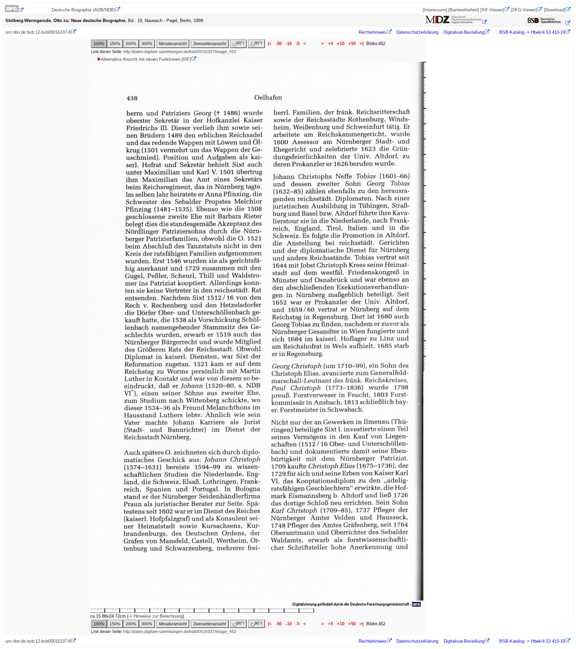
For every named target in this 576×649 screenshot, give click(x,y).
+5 (330, 43)
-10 (288, 43)
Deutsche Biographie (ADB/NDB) (83, 9)
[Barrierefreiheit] (463, 9)
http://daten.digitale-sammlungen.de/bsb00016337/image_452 (179, 51)
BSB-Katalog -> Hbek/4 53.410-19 (531, 32)
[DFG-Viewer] (524, 9)
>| (361, 43)
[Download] (554, 9)
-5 (297, 43)
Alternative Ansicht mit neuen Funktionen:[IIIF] (146, 59)
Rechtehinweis (373, 32)
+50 (352, 43)
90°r (258, 43)
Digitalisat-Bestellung (464, 32)
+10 (341, 43)
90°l (240, 43)
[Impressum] (435, 9)
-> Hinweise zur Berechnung (155, 616)
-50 (278, 43)
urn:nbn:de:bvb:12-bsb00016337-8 (38, 32)
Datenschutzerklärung (417, 32)
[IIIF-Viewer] (492, 9)
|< (269, 43)
